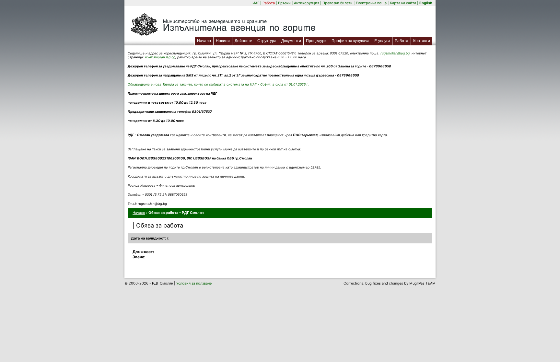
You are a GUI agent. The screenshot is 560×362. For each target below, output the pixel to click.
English (425, 3)
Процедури (316, 41)
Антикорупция (306, 3)
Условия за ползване (194, 283)
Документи (291, 41)
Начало (204, 41)
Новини (223, 41)
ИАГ (255, 3)
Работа (268, 3)
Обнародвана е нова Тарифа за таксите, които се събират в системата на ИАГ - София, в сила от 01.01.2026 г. (218, 84)
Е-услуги (383, 40)
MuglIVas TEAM (422, 283)
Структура (266, 41)
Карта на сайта (403, 3)
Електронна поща (372, 3)
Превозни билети (337, 3)
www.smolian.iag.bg (160, 57)
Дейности (243, 41)
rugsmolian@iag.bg (395, 53)
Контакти (421, 41)
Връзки (284, 3)
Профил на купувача (350, 41)
